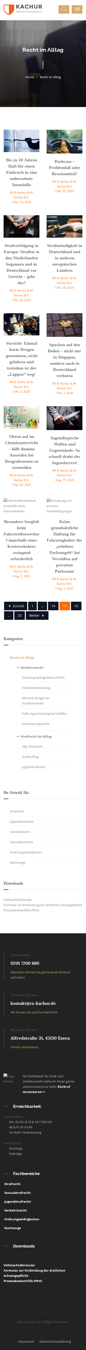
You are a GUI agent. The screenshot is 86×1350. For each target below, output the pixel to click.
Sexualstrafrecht (17, 1193)
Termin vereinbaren (24, 1047)
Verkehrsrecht (15, 1210)
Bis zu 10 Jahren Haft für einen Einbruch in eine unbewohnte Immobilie (21, 172)
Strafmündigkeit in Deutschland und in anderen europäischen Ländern (64, 258)
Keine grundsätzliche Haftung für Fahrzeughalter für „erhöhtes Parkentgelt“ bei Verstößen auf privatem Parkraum (64, 546)
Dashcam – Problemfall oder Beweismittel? (64, 167)
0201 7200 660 (25, 963)
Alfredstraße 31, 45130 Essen (40, 1038)
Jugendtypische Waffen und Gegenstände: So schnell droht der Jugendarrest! (64, 450)
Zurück (18, 606)
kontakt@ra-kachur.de (33, 1003)
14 (53, 606)
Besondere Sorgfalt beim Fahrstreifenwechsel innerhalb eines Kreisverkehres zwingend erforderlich (21, 540)
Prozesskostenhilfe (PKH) (21, 910)
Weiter (34, 615)
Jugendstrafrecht (17, 1201)
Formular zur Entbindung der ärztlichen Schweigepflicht (43, 905)
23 (20, 615)
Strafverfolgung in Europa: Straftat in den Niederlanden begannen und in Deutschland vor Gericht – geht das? (21, 264)
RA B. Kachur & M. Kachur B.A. (21, 194)
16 (76, 606)
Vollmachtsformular (18, 900)
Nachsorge (12, 1228)
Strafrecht (12, 1184)
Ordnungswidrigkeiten (21, 1219)
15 (65, 606)
